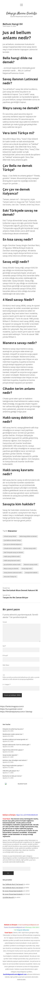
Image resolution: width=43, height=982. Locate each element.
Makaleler (12, 531)
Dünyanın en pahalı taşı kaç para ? (13, 729)
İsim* (4, 646)
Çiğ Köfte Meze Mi (8, 897)
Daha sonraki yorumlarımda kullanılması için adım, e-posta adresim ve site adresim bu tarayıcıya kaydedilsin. (21, 678)
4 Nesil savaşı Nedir (10, 536)
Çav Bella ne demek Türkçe (12, 540)
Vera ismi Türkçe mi (10, 577)
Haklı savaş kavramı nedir (12, 560)
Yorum (5, 622)
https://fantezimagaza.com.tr (12, 706)
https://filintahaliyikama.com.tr (12, 711)
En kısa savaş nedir (30, 548)
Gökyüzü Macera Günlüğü (21, 13)
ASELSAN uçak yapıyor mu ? (11, 771)
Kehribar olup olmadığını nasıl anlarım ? (15, 760)
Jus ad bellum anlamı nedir (12, 564)
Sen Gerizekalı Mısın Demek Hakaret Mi (20, 590)
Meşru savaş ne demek (11, 568)
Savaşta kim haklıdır (31, 572)
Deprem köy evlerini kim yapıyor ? (13, 750)
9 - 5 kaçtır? (7, 684)
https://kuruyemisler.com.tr (11, 709)
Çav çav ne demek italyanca (12, 544)
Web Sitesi (6, 665)
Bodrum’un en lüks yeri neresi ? (12, 776)
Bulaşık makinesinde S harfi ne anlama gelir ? (16, 745)
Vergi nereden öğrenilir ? (10, 755)
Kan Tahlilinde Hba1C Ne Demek (13, 884)
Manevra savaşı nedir (30, 564)
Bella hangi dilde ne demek (28, 536)
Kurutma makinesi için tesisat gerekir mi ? (15, 739)
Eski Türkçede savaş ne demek (13, 552)
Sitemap (28, 711)
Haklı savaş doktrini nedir (12, 556)
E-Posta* (5, 655)
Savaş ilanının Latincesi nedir (13, 572)
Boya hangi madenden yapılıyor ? (13, 765)
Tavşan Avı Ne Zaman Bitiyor (15, 597)
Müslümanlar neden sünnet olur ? (13, 734)
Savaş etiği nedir (27, 568)
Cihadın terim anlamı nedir (12, 548)
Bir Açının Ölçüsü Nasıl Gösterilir (13, 891)
